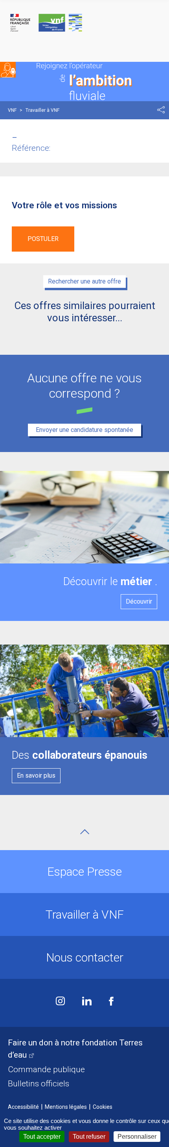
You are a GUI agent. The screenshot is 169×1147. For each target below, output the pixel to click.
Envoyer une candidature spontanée (84, 430)
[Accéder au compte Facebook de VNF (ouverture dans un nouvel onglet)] (111, 1001)
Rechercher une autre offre (84, 281)
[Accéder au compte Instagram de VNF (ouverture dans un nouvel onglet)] (60, 1001)
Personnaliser (137, 1136)
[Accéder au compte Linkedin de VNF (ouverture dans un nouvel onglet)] (87, 1001)
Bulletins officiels (38, 1083)
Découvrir (139, 601)
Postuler (43, 239)
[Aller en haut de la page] (84, 831)
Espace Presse (84, 871)
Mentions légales (66, 1107)
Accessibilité (23, 1107)
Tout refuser (89, 1136)
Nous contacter (84, 957)
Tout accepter (42, 1136)
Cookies (102, 1107)
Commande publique (46, 1069)
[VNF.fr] (84, 23)
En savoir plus (36, 775)
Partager (161, 110)
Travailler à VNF (85, 914)
